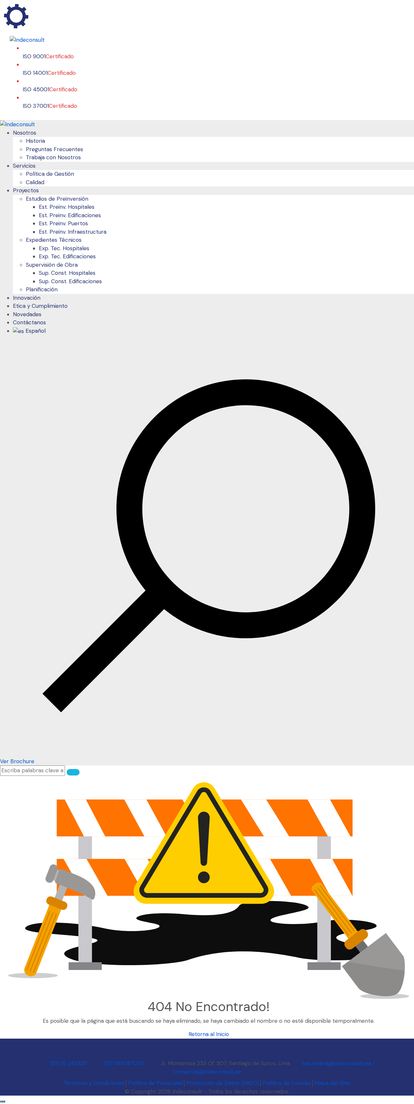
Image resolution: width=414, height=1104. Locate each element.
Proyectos (26, 190)
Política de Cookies (287, 1083)
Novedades (27, 314)
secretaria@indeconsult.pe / (338, 1063)
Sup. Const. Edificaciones (70, 281)
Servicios (24, 165)
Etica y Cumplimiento (40, 305)
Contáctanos (29, 322)
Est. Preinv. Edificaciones (70, 215)
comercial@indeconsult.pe (207, 1071)
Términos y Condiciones (94, 1083)
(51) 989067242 (123, 1063)
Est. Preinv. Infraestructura (72, 231)
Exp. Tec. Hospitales (64, 248)
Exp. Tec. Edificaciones (67, 256)
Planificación (42, 289)
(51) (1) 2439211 (68, 1063)
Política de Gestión (50, 173)
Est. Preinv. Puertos (63, 223)
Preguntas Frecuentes (54, 149)
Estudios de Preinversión (57, 198)
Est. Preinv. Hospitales (66, 206)
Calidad (35, 182)
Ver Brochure (17, 761)
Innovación (26, 297)
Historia (35, 140)
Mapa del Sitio (332, 1083)
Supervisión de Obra (52, 264)
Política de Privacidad (155, 1083)
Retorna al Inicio (209, 1034)
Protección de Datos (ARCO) (222, 1083)
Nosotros (24, 132)
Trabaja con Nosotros (53, 157)
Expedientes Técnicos (54, 239)
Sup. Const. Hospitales (67, 272)
